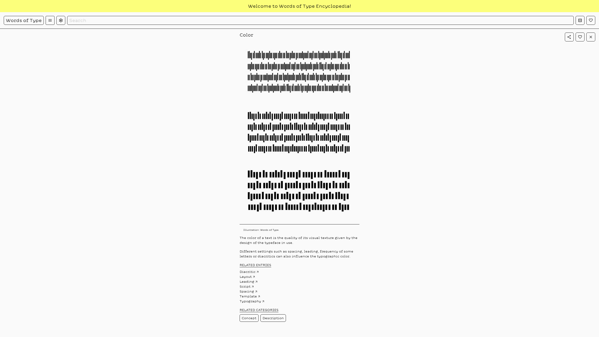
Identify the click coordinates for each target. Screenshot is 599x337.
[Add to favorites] (580, 37)
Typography (250, 301)
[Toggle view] (580, 20)
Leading (247, 281)
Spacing (247, 291)
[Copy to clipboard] (569, 37)
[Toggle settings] (60, 20)
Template (248, 296)
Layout (246, 276)
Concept (249, 318)
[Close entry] (590, 37)
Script (245, 286)
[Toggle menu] (50, 20)
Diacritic (248, 271)
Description (273, 318)
